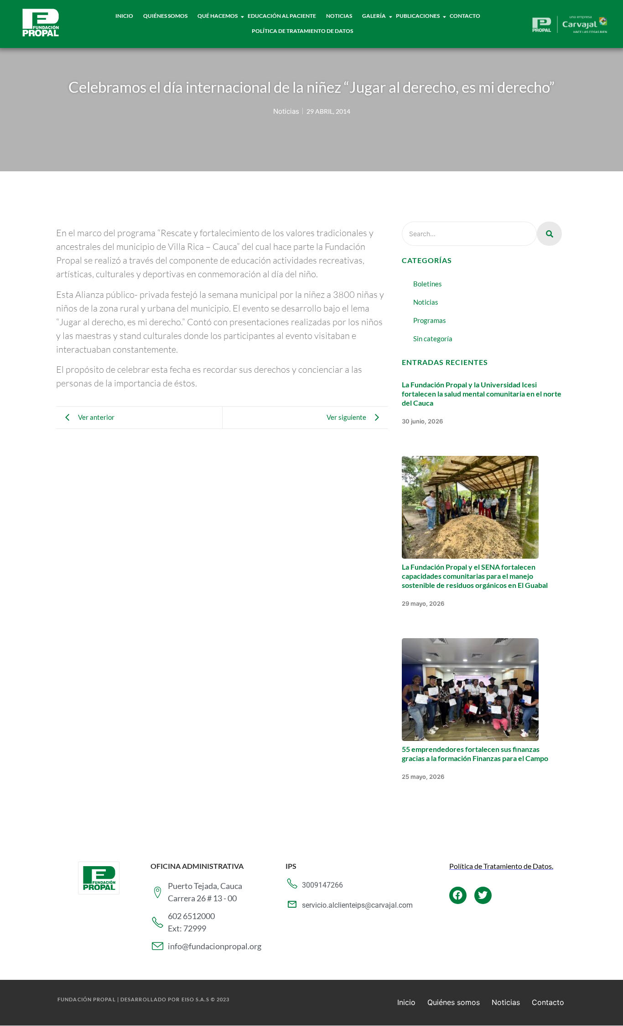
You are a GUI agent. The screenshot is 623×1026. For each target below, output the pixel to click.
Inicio (124, 15)
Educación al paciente (282, 15)
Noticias (339, 15)
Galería (374, 15)
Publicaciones (418, 15)
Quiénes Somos (165, 15)
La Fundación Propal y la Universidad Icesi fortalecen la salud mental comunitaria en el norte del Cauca (481, 393)
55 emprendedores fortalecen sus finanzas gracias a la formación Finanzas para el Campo (475, 753)
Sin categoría (432, 338)
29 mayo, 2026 (423, 603)
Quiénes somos (453, 1002)
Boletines (427, 284)
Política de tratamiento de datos (302, 30)
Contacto (465, 15)
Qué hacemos (217, 15)
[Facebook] (458, 895)
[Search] (549, 234)
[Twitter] (483, 895)
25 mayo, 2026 (423, 776)
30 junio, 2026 (422, 421)
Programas (429, 320)
